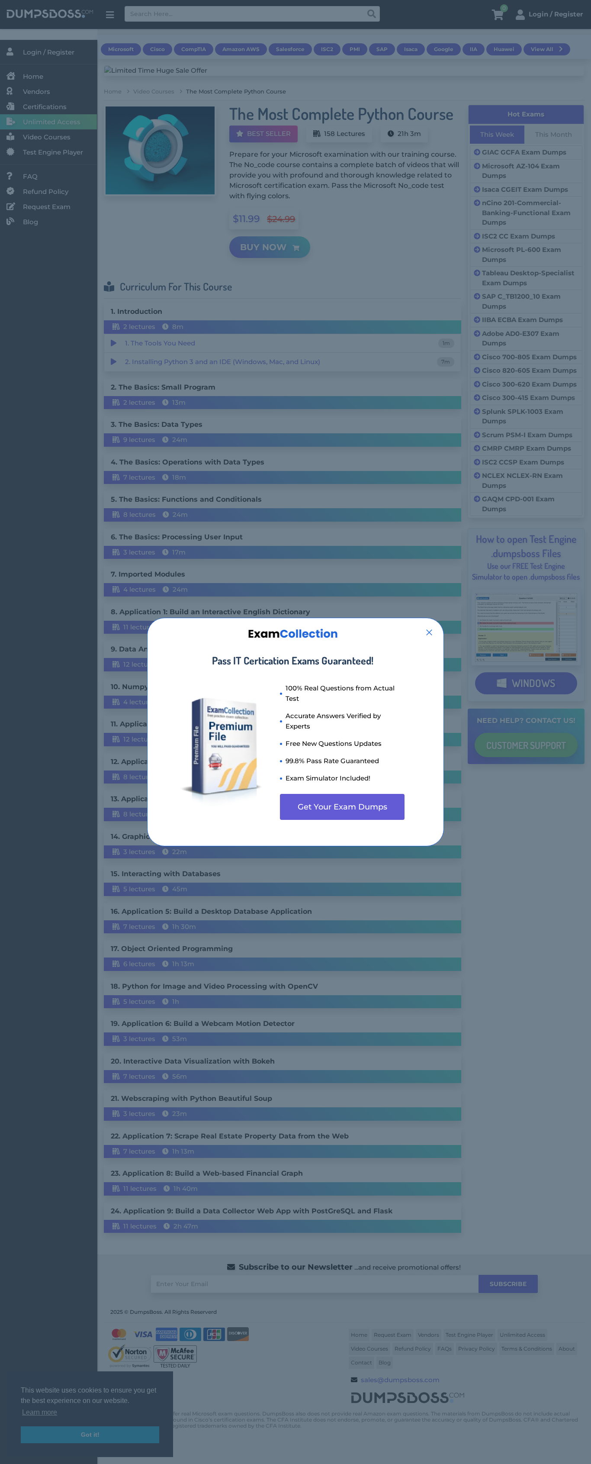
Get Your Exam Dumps (342, 807)
